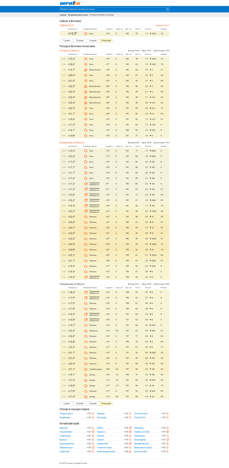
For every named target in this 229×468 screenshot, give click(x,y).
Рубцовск (139, 428)
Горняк (100, 439)
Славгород (65, 435)
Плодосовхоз (66, 413)
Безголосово (140, 451)
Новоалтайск (66, 432)
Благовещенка (67, 443)
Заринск (101, 432)
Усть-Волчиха (141, 413)
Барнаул (64, 428)
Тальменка (139, 435)
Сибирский (102, 443)
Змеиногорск (66, 447)
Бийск (100, 428)
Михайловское (141, 443)
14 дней (92, 40)
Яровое (63, 439)
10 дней (79, 40)
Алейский (64, 451)
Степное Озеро (104, 447)
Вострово (101, 417)
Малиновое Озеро (143, 447)
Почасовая (106, 40)
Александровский (106, 451)
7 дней (66, 40)
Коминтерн (65, 417)
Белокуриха (140, 439)
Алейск (100, 435)
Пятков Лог (139, 417)
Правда (100, 413)
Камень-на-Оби (141, 432)
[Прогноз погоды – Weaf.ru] (70, 3)
